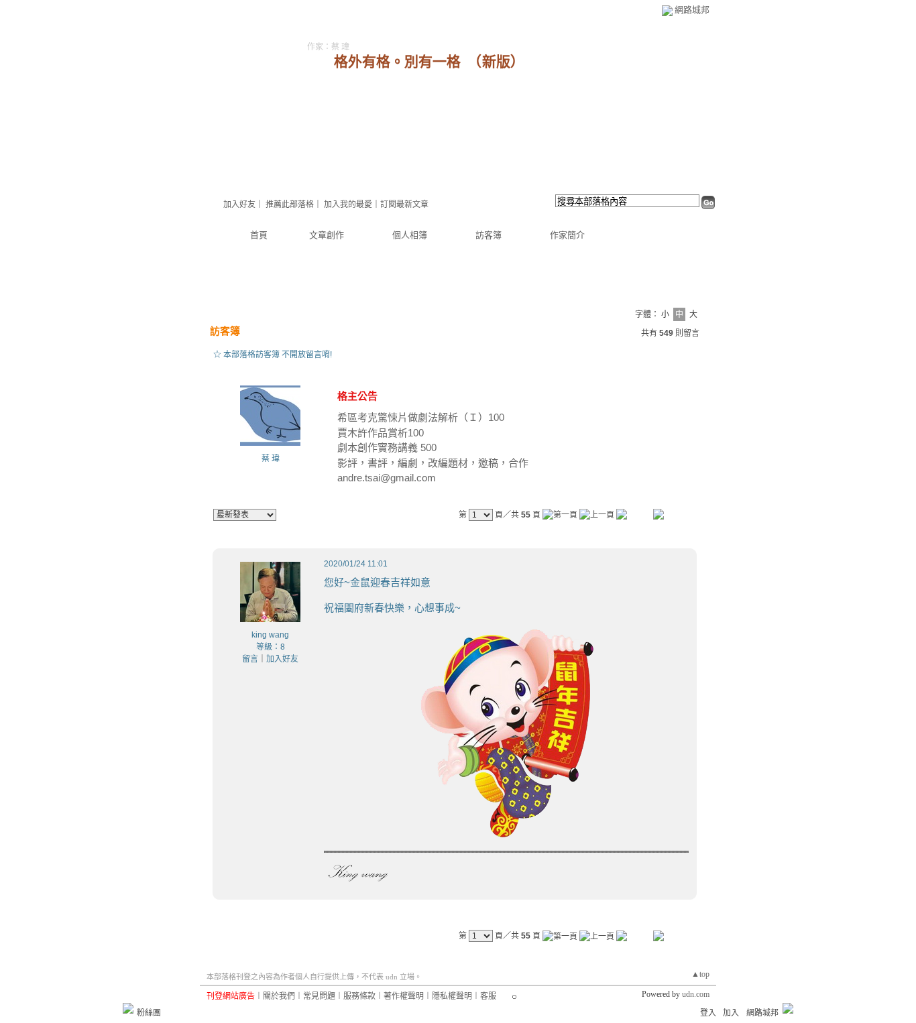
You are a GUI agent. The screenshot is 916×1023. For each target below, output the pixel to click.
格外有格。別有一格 (397, 62)
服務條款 (359, 996)
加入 (731, 1013)
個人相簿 (409, 235)
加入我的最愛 (348, 204)
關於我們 (279, 996)
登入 (708, 1013)
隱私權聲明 (452, 996)
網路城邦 (692, 10)
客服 (488, 996)
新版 (496, 62)
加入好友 (239, 204)
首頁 (259, 235)
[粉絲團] (128, 1008)
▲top (700, 974)
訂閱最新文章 (404, 204)
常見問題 (319, 996)
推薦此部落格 (290, 204)
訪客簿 (488, 235)
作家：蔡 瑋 (328, 47)
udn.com (695, 994)
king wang (270, 635)
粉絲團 (149, 1013)
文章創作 (326, 235)
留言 (250, 659)
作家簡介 (567, 235)
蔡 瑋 (271, 458)
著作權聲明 (404, 996)
